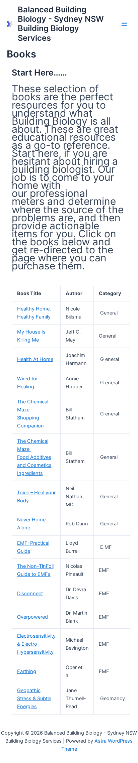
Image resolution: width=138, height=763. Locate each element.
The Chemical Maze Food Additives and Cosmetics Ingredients (34, 457)
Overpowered (32, 617)
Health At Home (35, 359)
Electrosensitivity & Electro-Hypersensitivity (36, 644)
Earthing (26, 671)
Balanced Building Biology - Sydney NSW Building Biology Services (61, 24)
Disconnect (30, 594)
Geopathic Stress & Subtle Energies (34, 698)
